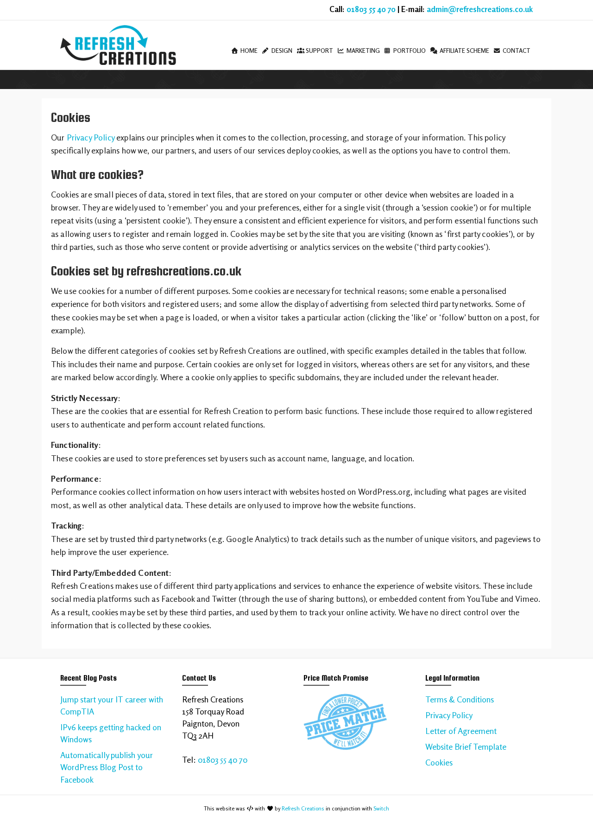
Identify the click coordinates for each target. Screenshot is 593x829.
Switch (381, 808)
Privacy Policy (90, 137)
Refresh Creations (303, 808)
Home (248, 50)
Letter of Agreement (461, 731)
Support (318, 50)
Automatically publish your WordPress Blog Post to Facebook (106, 767)
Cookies (439, 762)
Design (281, 50)
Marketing (362, 50)
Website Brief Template (465, 746)
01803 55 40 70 (371, 9)
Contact (515, 50)
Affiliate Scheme (463, 50)
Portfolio (409, 50)
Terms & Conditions (459, 699)
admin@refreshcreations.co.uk (480, 9)
